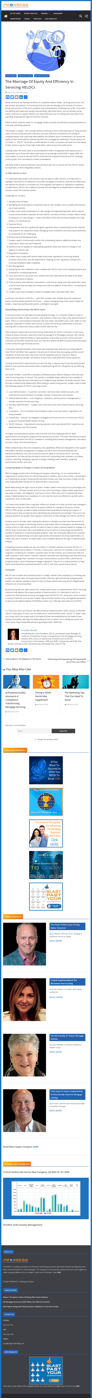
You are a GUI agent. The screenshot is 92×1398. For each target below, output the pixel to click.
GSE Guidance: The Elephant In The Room (23, 659)
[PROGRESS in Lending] (6, 16)
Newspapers (15, 19)
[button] (49, 13)
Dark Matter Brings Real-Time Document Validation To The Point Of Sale (30, 1306)
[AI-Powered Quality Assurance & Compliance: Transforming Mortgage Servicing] (16, 676)
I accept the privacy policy (47, 739)
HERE (35, 1146)
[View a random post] (86, 16)
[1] (66, 214)
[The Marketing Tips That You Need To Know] (75, 676)
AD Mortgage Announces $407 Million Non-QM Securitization (26, 1302)
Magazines (58, 13)
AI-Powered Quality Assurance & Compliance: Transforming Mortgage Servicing (15, 699)
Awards (44, 13)
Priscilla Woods (23, 92)
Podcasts (37, 19)
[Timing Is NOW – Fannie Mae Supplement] (46, 676)
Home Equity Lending (25, 75)
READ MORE (55, 940)
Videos (27, 19)
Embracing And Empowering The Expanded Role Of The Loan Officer (67, 660)
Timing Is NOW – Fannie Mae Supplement (43, 696)
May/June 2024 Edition (42, 75)
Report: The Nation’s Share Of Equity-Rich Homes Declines (25, 1297)
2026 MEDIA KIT (51, 19)
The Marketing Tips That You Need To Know (75, 696)
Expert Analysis (30, 13)
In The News (15, 13)
